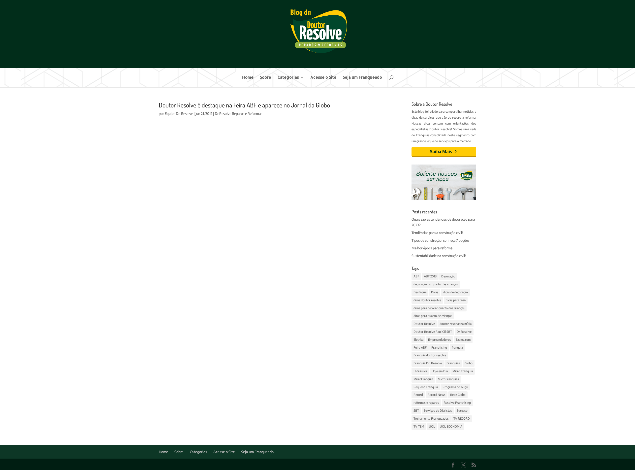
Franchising (439, 347)
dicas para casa (456, 300)
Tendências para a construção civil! (437, 233)
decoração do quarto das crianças (435, 284)
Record (418, 395)
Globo (469, 363)
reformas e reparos (426, 402)
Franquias (453, 363)
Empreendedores (439, 339)
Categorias (288, 77)
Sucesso (462, 410)
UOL (432, 426)
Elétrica (418, 339)
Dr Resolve (464, 332)
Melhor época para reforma (432, 248)
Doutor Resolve (424, 324)
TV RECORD (461, 418)
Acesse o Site (323, 77)
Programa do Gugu (455, 387)
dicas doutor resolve (427, 300)
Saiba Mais (441, 151)
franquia (457, 347)
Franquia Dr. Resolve (427, 363)
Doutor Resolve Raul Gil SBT (432, 332)
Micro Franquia (462, 371)
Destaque (419, 292)
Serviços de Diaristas (438, 410)
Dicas (434, 292)
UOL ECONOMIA (451, 426)
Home (248, 77)
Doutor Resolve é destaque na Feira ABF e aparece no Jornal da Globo (244, 105)
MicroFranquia (423, 379)
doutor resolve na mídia (456, 324)
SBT (416, 410)
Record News (436, 395)
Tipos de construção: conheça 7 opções (440, 240)
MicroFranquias (448, 379)
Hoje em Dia (440, 371)
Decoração (448, 276)
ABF (416, 276)
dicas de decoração (455, 292)
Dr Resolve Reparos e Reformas (238, 113)
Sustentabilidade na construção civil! (439, 256)
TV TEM (418, 426)
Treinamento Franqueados (431, 418)
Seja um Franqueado (362, 77)
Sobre (265, 77)
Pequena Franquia (425, 387)
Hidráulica (420, 371)
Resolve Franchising (457, 402)
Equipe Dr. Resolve (179, 113)
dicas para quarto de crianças (432, 316)
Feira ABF (420, 347)
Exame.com (463, 339)
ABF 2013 (430, 276)
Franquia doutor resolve (429, 355)
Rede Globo (458, 395)
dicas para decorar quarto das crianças (439, 308)
